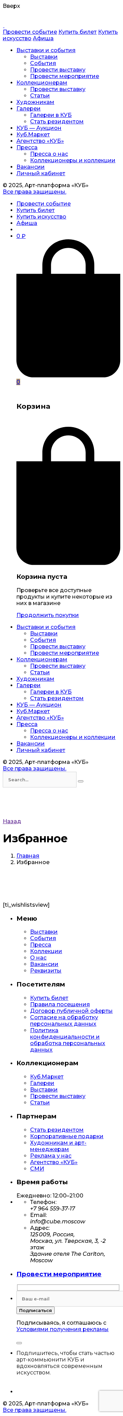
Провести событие (30, 32)
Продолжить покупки (47, 615)
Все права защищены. (34, 192)
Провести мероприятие (58, 1274)
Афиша (43, 38)
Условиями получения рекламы (62, 1329)
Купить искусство (41, 216)
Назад (12, 821)
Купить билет (77, 32)
